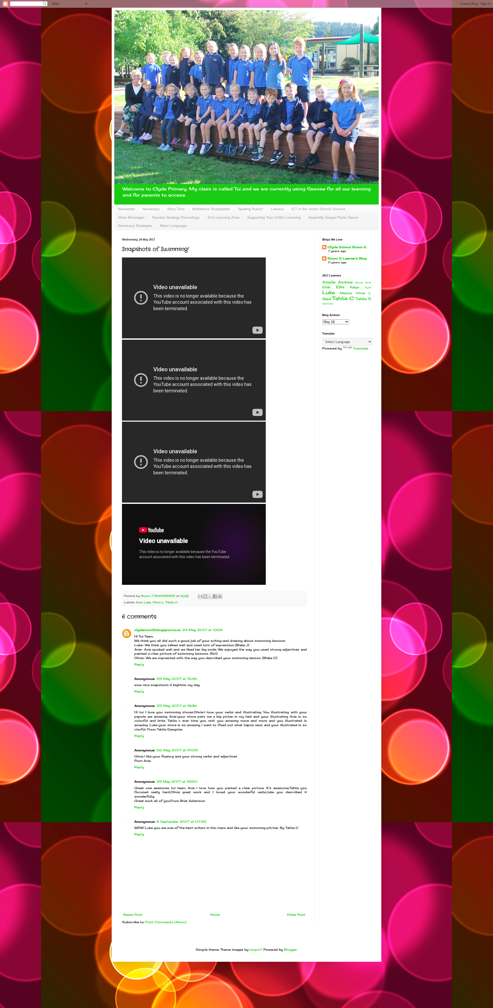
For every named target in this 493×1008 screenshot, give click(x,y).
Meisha (346, 293)
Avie (139, 602)
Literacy (277, 209)
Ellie (340, 287)
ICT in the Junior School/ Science (318, 209)
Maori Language (173, 226)
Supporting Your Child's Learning (274, 217)
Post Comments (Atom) (165, 922)
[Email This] (200, 596)
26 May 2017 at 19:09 (177, 750)
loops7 (256, 949)
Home (215, 915)
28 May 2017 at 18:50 (176, 781)
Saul (326, 299)
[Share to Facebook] (214, 596)
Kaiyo (354, 287)
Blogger (290, 949)
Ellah (326, 287)
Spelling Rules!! (250, 209)
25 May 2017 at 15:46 (176, 679)
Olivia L (158, 602)
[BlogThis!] (205, 596)
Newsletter (126, 209)
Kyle (368, 287)
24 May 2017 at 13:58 (202, 630)
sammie (327, 303)
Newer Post (133, 915)
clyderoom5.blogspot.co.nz (157, 630)
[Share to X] (210, 596)
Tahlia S (363, 299)
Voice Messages (131, 217)
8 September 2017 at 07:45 (181, 822)
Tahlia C (171, 602)
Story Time (176, 209)
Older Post (296, 915)
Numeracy (151, 209)
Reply (139, 664)
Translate (360, 348)
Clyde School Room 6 (347, 247)
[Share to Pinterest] (219, 596)
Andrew (345, 282)
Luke (147, 602)
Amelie (329, 282)
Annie (359, 282)
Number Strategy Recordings (176, 217)
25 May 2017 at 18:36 (176, 706)
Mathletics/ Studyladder (211, 209)
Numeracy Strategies (135, 226)
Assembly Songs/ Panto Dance (333, 217)
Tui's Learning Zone (223, 217)
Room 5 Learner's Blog (347, 258)
